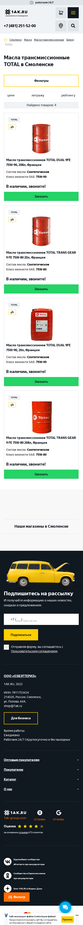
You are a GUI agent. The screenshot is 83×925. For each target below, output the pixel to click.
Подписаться (21, 635)
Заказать (41, 196)
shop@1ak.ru (13, 706)
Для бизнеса (21, 718)
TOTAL (14, 119)
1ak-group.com (15, 818)
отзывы (39, 819)
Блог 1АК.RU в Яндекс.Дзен (28, 888)
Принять (68, 919)
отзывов (23, 832)
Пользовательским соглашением (34, 651)
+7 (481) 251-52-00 (20, 26)
